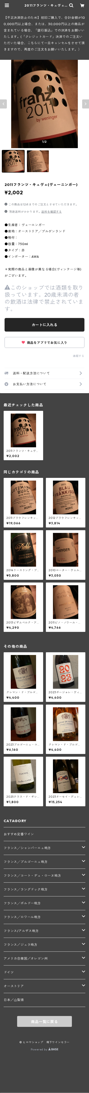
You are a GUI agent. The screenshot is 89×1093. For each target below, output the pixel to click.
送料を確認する (51, 211)
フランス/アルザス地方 (21, 931)
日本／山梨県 (14, 1000)
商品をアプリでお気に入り (46, 343)
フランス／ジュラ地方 (20, 945)
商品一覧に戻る (44, 1021)
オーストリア (14, 986)
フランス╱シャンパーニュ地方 (27, 848)
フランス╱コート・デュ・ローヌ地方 (32, 876)
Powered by (39, 1049)
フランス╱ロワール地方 (22, 917)
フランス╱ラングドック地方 (25, 889)
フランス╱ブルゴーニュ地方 (25, 862)
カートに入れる (44, 325)
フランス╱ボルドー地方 (22, 903)
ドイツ (9, 972)
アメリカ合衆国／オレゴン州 (25, 958)
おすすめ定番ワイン (19, 834)
